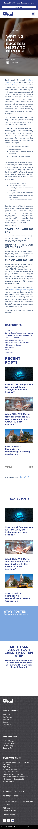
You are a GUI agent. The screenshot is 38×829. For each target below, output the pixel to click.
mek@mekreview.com (11, 814)
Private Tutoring (8, 781)
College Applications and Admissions (18, 335)
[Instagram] (8, 820)
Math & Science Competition (13, 774)
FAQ (4, 727)
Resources (7, 719)
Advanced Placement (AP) (12, 769)
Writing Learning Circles (21, 85)
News (7, 350)
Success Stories (13, 30)
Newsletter (9, 352)
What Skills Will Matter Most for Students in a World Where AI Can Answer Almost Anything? (18, 419)
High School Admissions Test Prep (15, 776)
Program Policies (9, 743)
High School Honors (10, 772)
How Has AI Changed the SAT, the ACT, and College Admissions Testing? (19, 388)
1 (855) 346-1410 (11, 796)
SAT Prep (6, 765)
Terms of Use (7, 748)
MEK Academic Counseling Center (17, 342)
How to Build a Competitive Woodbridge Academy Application (18, 450)
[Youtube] (12, 820)
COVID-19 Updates (12, 338)
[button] (33, 14)
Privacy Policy (8, 746)
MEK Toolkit (9, 347)
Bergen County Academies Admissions (19, 333)
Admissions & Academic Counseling (16, 762)
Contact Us (7, 724)
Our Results (7, 717)
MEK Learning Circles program (21, 290)
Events (5, 722)
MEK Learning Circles (13, 345)
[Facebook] (4, 820)
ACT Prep (6, 767)
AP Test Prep (9, 330)
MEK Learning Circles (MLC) (13, 779)
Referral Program (9, 741)
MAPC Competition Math (14, 340)
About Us (6, 715)
